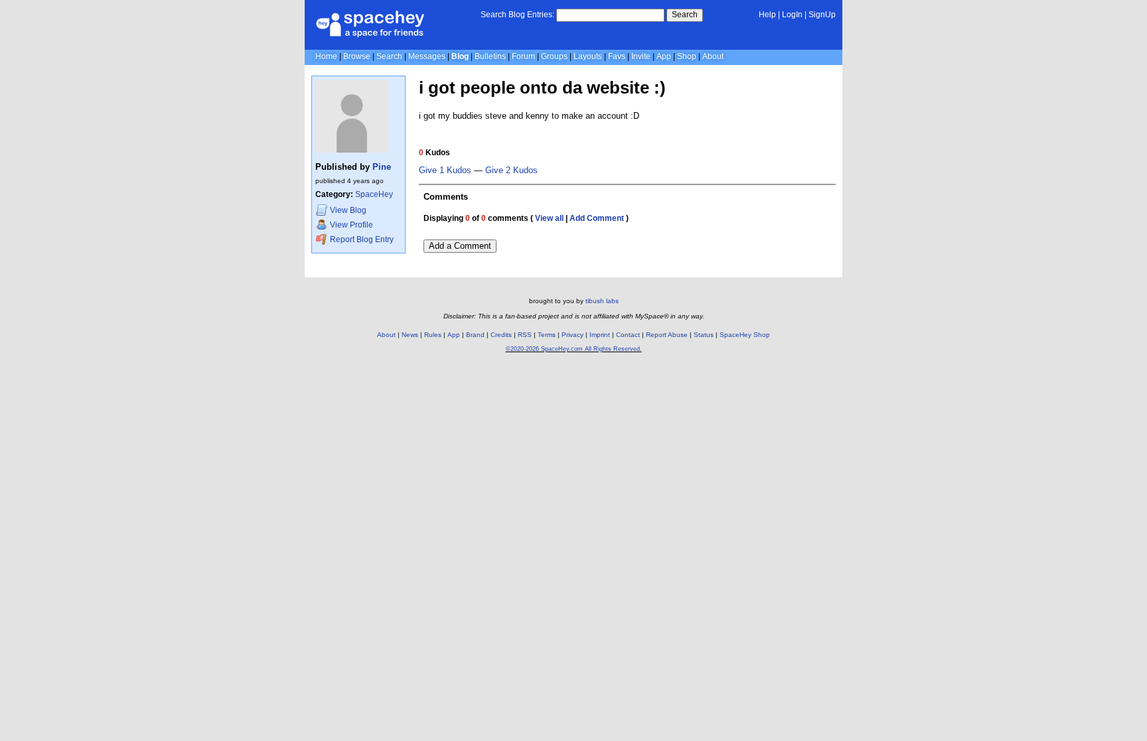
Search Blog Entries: (517, 14)
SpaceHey (374, 194)
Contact (628, 334)
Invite (640, 56)
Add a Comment (460, 246)
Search (685, 14)
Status (704, 334)
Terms (547, 334)
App (663, 56)
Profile (351, 225)
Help (767, 14)
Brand (475, 334)
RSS (525, 334)
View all (549, 218)
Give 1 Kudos (445, 170)
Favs (616, 56)
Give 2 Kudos (511, 170)
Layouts (588, 56)
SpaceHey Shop (745, 334)
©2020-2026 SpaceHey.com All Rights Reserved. (574, 349)
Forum (523, 56)
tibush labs (602, 300)
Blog (460, 56)
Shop (686, 56)
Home (326, 56)
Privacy (572, 334)
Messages (426, 56)
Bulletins (490, 56)
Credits (501, 334)
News (410, 334)
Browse (356, 56)
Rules (432, 334)
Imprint (599, 334)
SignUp (822, 14)
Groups (554, 56)
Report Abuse (667, 334)
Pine (381, 167)
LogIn (792, 14)
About (713, 56)
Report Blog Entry (361, 239)
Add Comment (597, 218)
